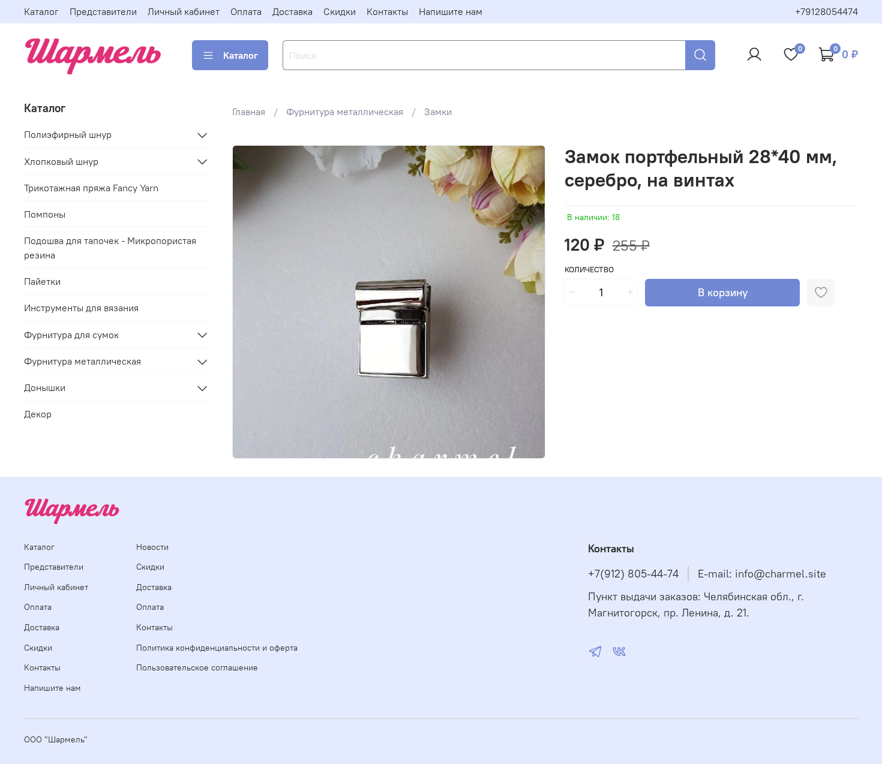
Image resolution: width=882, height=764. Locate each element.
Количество (589, 269)
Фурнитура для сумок (71, 335)
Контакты (387, 11)
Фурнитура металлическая (344, 112)
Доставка (292, 11)
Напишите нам (450, 11)
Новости (152, 547)
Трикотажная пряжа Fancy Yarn (91, 188)
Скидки (339, 11)
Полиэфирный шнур (68, 135)
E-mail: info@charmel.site (762, 573)
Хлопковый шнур (61, 161)
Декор (38, 414)
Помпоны (44, 215)
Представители (103, 11)
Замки (438, 112)
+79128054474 (826, 11)
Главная (248, 112)
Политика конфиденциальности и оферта (217, 647)
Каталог (41, 11)
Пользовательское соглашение (197, 667)
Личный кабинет (184, 11)
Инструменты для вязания (81, 308)
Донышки (44, 388)
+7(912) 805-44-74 (633, 573)
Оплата (246, 11)
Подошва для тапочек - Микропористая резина (110, 248)
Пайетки (42, 282)
